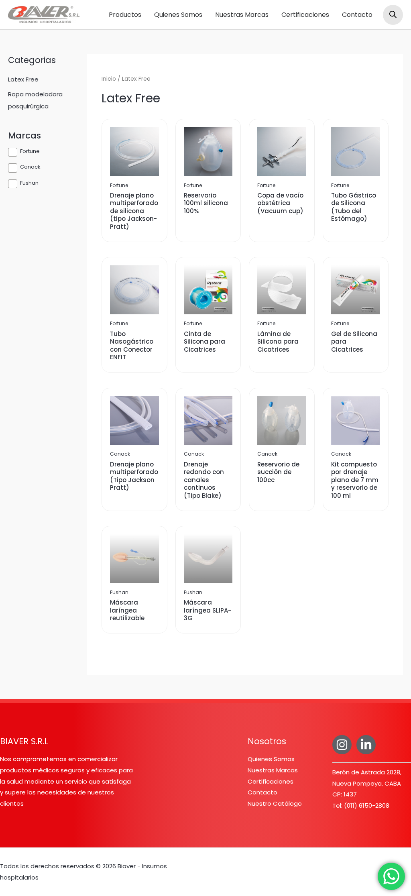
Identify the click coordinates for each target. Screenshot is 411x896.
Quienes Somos (178, 14)
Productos (125, 14)
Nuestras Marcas (242, 14)
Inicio (109, 79)
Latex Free (23, 79)
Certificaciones (305, 14)
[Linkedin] (366, 744)
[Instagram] (342, 744)
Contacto (357, 14)
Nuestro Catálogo (275, 803)
